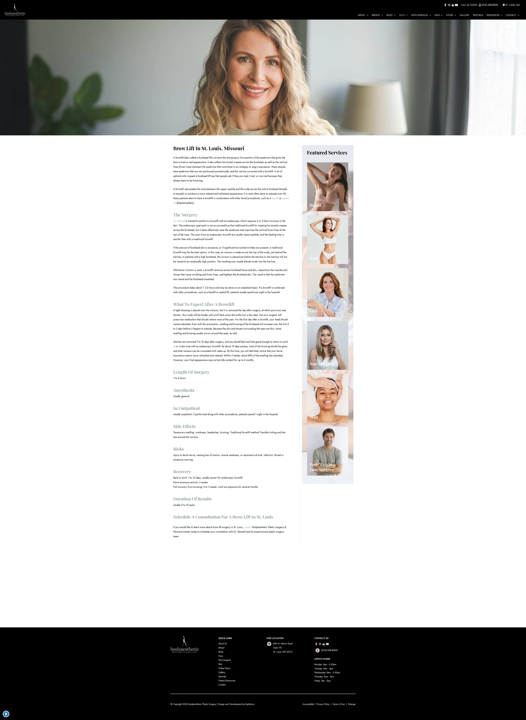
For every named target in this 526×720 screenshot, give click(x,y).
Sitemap (351, 704)
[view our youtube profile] (456, 5)
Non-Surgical (224, 660)
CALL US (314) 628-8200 (193, 584)
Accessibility (308, 704)
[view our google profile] (453, 5)
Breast (221, 647)
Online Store (224, 668)
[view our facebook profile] (445, 5)
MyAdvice (249, 704)
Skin (220, 664)
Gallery (221, 672)
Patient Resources (226, 680)
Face (220, 656)
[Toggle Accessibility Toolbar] (6, 714)
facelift (275, 198)
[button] (366, 15)
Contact (222, 684)
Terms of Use (338, 704)
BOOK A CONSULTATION (193, 592)
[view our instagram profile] (449, 5)
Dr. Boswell (179, 221)
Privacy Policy (323, 704)
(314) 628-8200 (490, 5)
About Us (222, 643)
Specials (222, 676)
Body (220, 651)
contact (248, 527)
